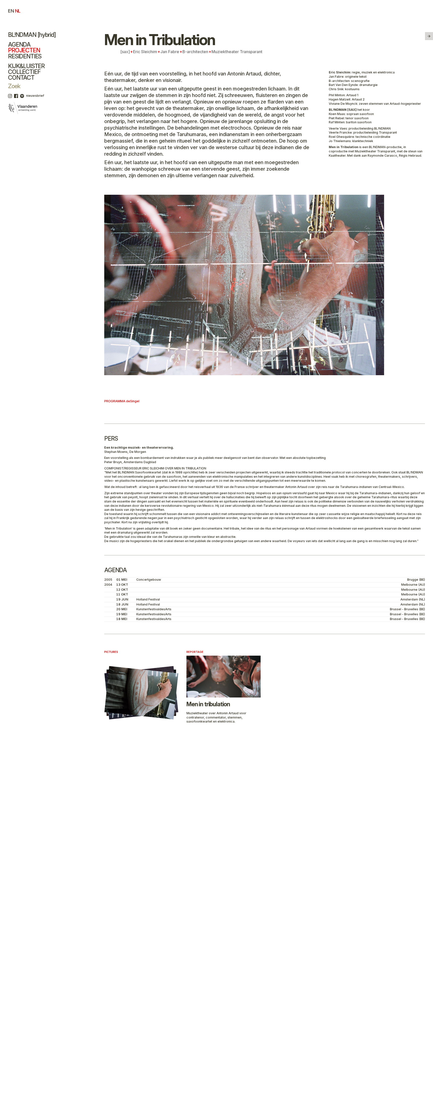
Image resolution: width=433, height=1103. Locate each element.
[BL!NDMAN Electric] (429, 36)
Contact (21, 77)
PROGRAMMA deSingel (121, 401)
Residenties (24, 56)
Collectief (24, 71)
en (11, 11)
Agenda (19, 44)
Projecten (24, 50)
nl (18, 11)
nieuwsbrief (35, 95)
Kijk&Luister (26, 66)
